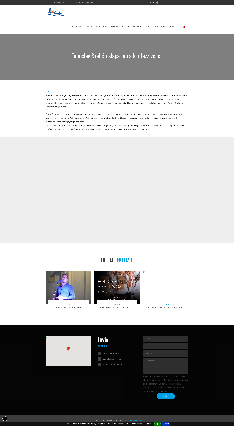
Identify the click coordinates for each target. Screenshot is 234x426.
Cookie (166, 424)
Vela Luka (76, 27)
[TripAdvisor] (184, 2)
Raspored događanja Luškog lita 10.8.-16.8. (171, 308)
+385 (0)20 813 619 (57, 2)
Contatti (175, 27)
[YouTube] (181, 2)
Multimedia (160, 27)
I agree (157, 424)
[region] (68, 351)
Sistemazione (117, 27)
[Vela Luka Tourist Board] (170, 2)
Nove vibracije (135, 420)
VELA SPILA (101, 27)
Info (149, 27)
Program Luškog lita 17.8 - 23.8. (117, 308)
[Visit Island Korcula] (166, 2)
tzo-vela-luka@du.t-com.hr (114, 359)
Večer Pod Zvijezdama (68, 308)
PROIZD (88, 27)
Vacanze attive (135, 27)
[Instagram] (177, 2)
